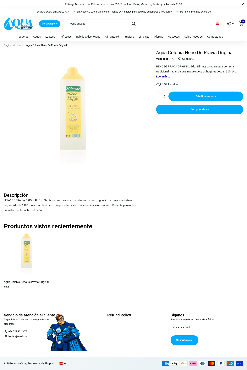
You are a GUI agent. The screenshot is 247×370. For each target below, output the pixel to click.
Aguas (37, 36)
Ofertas (158, 36)
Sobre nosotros (193, 36)
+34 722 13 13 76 (17, 331)
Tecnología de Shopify (41, 363)
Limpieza (144, 36)
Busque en (133, 23)
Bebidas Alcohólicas (88, 36)
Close (243, 4)
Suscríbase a (184, 340)
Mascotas (174, 36)
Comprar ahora (199, 109)
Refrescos (66, 36)
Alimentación (112, 36)
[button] (165, 93)
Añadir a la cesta (206, 96)
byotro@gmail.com (18, 336)
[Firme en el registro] (230, 23)
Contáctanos (215, 36)
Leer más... (163, 76)
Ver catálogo (48, 23)
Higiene (129, 36)
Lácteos (50, 36)
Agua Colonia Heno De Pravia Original (26, 281)
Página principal (12, 45)
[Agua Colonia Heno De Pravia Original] (26, 255)
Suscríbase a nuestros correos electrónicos (193, 319)
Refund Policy (119, 315)
